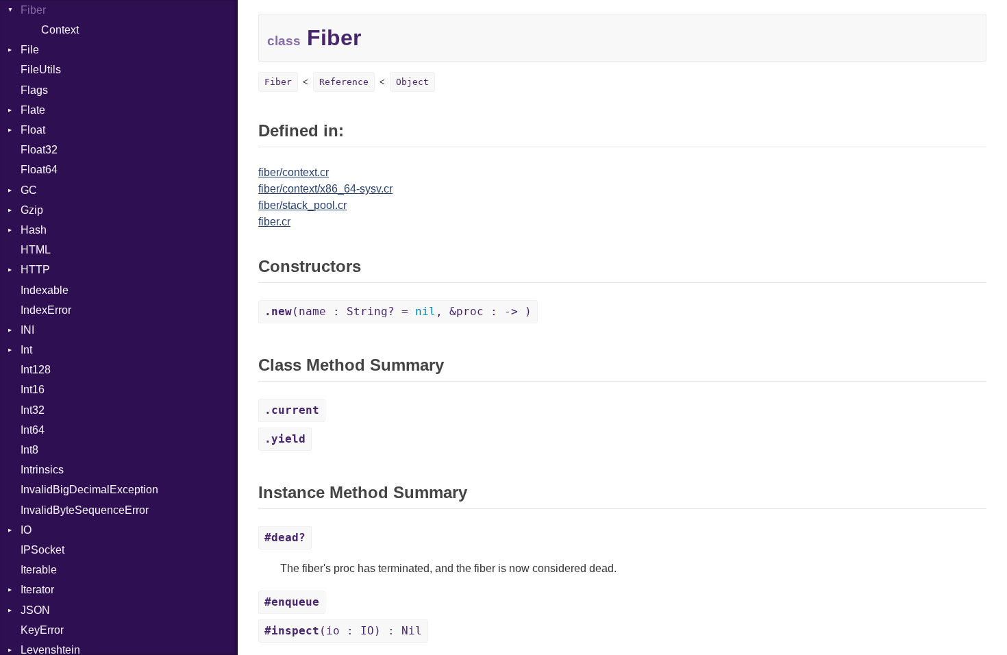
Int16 (33, 389)
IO (26, 530)
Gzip (32, 210)
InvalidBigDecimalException (89, 489)
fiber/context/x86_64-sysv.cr (325, 189)
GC (29, 190)
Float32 (39, 150)
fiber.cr (274, 221)
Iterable (39, 570)
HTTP (35, 269)
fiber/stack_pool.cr (302, 205)
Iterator (37, 589)
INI (27, 330)
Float (33, 130)
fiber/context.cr (293, 172)
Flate (33, 110)
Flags (34, 90)
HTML (36, 250)
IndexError (46, 310)
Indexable (45, 290)
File (30, 49)
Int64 (33, 430)
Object (412, 82)
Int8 (29, 450)
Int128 (36, 369)
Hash (34, 230)
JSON (35, 610)
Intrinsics (42, 469)
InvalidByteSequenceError (85, 510)
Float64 (39, 169)
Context (60, 30)
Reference (344, 82)
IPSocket (42, 550)
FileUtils (41, 69)
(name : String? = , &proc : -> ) (398, 311)
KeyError (42, 630)
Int (26, 350)
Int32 (33, 410)
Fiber (33, 10)
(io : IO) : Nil (343, 630)
